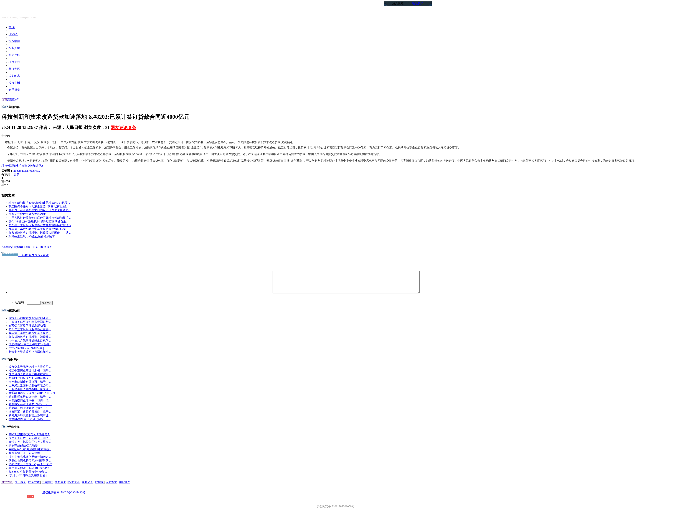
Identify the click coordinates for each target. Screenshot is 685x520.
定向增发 (111, 482)
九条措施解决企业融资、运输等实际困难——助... (40, 232)
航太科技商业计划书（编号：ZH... (30, 407)
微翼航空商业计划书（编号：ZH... (30, 404)
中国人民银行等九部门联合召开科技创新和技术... (40, 217)
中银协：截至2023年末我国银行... (30, 321)
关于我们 (20, 482)
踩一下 (4, 184)
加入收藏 (398, 3)
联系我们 (417, 3)
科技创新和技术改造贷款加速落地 (22, 165)
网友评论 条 (123, 127)
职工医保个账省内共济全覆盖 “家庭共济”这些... (38, 206)
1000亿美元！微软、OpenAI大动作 (30, 464)
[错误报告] (8, 247)
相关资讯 (74, 482)
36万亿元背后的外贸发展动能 (27, 214)
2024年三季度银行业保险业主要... (30, 329)
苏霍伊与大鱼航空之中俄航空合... (30, 374)
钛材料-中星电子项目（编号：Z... (29, 419)
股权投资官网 (50, 492)
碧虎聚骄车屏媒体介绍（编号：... (30, 396)
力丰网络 (21, 496)
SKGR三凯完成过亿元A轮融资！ (29, 434)
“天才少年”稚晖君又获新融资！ (28, 475)
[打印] (35, 247)
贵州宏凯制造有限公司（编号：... (30, 381)
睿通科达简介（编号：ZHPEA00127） (33, 393)
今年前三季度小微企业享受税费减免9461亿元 (37, 228)
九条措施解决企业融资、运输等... (30, 336)
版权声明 (60, 482)
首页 (4, 99)
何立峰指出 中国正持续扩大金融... (30, 344)
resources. (34, 170)
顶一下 (4, 181)
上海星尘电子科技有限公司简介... (30, 389)
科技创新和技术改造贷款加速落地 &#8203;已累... (39, 202)
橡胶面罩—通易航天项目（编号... (30, 411)
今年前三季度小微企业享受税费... (30, 333)
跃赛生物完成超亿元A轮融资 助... (30, 460)
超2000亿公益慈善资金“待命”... (28, 471)
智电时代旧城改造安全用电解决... (30, 378)
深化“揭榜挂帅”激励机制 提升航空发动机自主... (38, 221)
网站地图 (124, 482)
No (14, 170)
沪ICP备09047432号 (73, 492)
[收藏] (27, 247)
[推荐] (19, 247)
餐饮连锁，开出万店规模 (24, 453)
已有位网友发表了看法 (33, 255)
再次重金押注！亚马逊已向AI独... (30, 468)
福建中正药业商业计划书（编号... (30, 370)
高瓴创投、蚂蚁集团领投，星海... (30, 441)
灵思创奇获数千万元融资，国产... (30, 438)
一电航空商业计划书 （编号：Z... (29, 400)
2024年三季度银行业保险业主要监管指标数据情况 (40, 225)
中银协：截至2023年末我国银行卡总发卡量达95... (40, 210)
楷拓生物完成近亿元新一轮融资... (30, 456)
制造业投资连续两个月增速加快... (30, 351)
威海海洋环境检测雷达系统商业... (30, 415)
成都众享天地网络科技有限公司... (30, 366)
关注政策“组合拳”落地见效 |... (27, 348)
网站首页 (7, 482)
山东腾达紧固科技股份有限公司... (30, 385)
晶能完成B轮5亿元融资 (23, 445)
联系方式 (34, 482)
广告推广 (47, 482)
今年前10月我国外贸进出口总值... (30, 340)
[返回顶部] (46, 247)
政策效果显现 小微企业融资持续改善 (32, 236)
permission (22, 170)
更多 (16, 174)
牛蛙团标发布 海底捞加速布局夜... (30, 449)
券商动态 (87, 482)
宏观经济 (13, 99)
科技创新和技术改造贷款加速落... (30, 318)
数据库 (99, 482)
